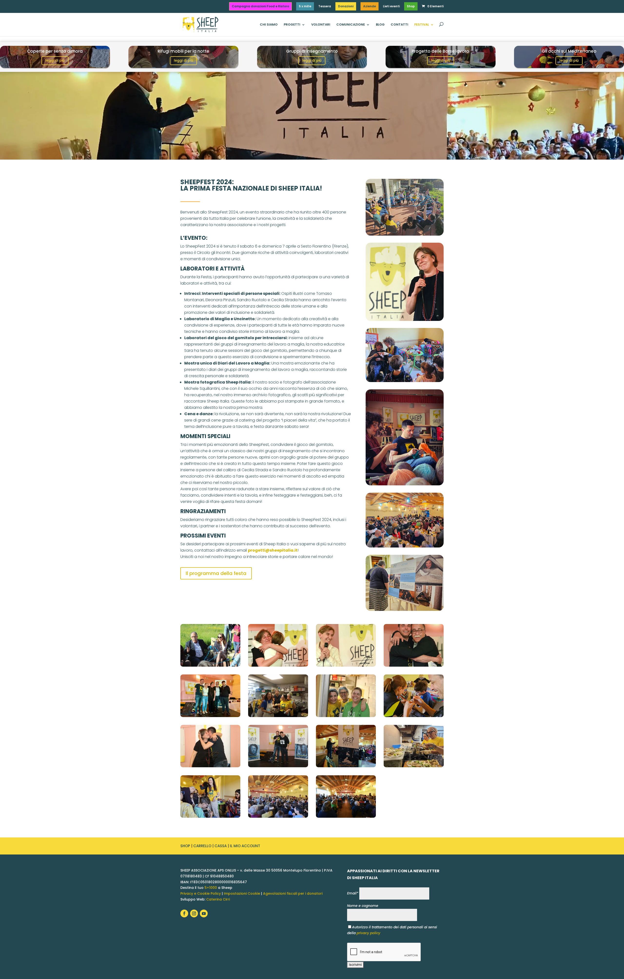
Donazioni (345, 6)
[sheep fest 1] (346, 766)
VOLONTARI (320, 25)
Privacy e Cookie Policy (200, 893)
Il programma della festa (216, 573)
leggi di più (55, 60)
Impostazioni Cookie (242, 893)
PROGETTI (292, 25)
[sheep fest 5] (346, 816)
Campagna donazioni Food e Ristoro (260, 6)
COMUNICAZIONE (350, 25)
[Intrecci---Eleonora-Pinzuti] (346, 665)
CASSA (220, 845)
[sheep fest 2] (414, 766)
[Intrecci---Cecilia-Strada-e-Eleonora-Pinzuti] (278, 665)
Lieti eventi (391, 6)
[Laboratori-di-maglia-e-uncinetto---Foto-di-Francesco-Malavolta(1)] (414, 715)
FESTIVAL (421, 25)
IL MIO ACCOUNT (245, 845)
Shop (411, 6)
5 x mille (305, 6)
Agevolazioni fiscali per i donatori (292, 893)
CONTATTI (399, 25)
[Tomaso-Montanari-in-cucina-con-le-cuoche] (278, 715)
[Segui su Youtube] (204, 913)
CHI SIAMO (269, 25)
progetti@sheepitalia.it (273, 550)
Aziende (369, 6)
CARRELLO (202, 845)
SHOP (185, 845)
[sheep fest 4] (278, 816)
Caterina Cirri (218, 899)
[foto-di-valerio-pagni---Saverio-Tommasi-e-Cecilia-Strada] (210, 766)
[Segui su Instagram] (194, 913)
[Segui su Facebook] (184, 913)
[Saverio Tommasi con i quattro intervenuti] (210, 715)
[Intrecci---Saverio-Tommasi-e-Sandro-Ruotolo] (414, 665)
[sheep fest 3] (210, 816)
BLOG (380, 25)
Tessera (324, 6)
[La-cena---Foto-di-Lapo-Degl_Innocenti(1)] (346, 715)
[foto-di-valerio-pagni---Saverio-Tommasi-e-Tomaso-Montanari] (278, 766)
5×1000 (211, 887)
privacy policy (368, 933)
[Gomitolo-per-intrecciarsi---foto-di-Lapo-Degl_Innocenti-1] (210, 665)
